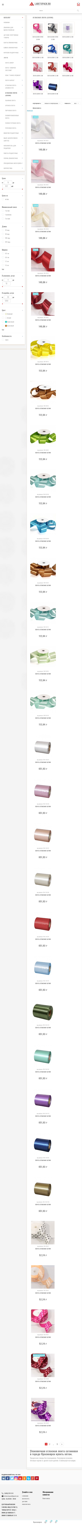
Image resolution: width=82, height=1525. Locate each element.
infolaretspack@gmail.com (11, 1496)
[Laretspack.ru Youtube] (20, 1478)
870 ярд (7, 242)
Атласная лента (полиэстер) (10, 86)
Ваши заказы (46, 1498)
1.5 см (7, 265)
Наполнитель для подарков (10, 147)
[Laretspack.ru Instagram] (16, 1478)
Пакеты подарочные (11, 153)
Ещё (3, 269)
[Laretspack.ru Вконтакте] (3, 1478)
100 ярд (7, 238)
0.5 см (7, 253)
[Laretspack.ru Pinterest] (37, 1478)
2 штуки (7, 219)
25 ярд (7, 230)
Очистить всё (30, 110)
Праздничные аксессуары (13, 163)
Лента (6, 58)
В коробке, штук (8, 293)
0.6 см (7, 257)
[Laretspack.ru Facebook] (8, 1478)
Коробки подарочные (11, 52)
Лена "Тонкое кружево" (13, 75)
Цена (4, 178)
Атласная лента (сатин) (11, 94)
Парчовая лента (10, 110)
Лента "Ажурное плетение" (10, 69)
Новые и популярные (51, 103)
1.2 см (7, 261)
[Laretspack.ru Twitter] (12, 1478)
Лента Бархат (10, 80)
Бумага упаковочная (11, 47)
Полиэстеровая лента (12, 123)
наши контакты (26, 1504)
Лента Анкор (9, 63)
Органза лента (10, 105)
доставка (24, 1501)
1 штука (7, 211)
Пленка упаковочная (11, 158)
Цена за (5, 195)
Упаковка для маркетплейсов (9, 29)
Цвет (4, 310)
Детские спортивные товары (11, 36)
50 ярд (7, 234)
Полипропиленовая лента (12, 117)
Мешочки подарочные (11, 133)
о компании (25, 1496)
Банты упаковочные (11, 42)
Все (75, 103)
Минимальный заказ (9, 207)
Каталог (7, 17)
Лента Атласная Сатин (43, 143)
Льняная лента (10, 100)
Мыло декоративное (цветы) (11, 139)
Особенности (6, 336)
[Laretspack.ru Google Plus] (33, 1478)
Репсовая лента (10, 128)
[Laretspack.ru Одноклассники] (24, 1478)
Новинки (7, 22)
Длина (4, 226)
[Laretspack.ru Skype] (28, 1478)
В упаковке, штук (8, 275)
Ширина (4, 250)
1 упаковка (8, 215)
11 (57, 1444)
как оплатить (25, 1499)
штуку (7, 199)
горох (6, 340)
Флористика (8, 168)
